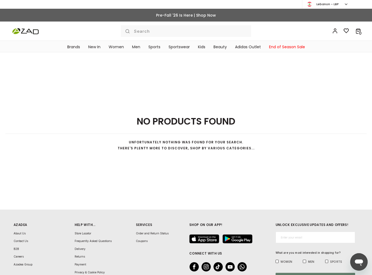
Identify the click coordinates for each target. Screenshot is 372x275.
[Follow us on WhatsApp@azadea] (240, 267)
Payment (80, 264)
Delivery (80, 248)
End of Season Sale (287, 47)
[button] (358, 31)
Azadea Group (23, 264)
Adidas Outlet (248, 47)
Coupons (142, 241)
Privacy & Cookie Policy (90, 272)
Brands (73, 47)
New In (94, 47)
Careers (19, 256)
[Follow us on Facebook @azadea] (192, 267)
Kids (201, 47)
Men (136, 47)
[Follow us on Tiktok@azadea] (216, 267)
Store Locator (83, 233)
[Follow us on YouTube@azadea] (228, 267)
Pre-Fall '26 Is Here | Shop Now (186, 15)
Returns (80, 256)
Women (116, 47)
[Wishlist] (346, 31)
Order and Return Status (152, 233)
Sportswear (179, 47)
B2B (16, 248)
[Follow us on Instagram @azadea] (204, 267)
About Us (20, 233)
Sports (154, 47)
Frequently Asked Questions (93, 241)
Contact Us (21, 241)
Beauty (220, 47)
